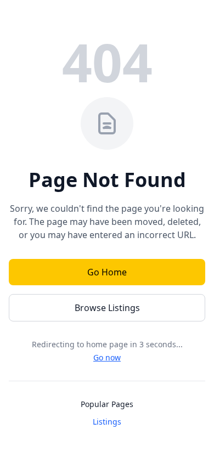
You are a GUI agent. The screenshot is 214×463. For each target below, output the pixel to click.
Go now (107, 357)
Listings (107, 421)
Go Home (107, 272)
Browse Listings (107, 308)
